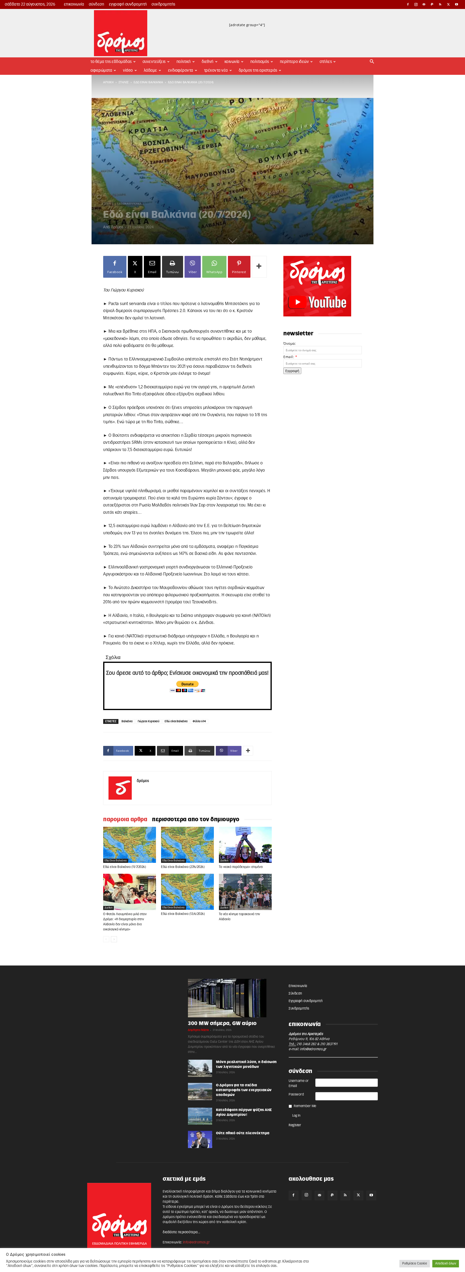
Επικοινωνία (74, 4)
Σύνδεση (96, 4)
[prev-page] (106, 939)
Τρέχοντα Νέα (216, 70)
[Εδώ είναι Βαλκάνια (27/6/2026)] (187, 845)
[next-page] (114, 939)
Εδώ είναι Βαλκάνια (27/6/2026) (183, 867)
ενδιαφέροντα (180, 70)
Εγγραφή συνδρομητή (128, 4)
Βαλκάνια (127, 721)
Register (295, 1125)
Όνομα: (289, 343)
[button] (372, 62)
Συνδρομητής (163, 4)
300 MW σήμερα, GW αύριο (222, 1023)
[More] (259, 267)
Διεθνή (208, 62)
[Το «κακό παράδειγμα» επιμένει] (245, 845)
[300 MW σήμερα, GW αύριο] (232, 998)
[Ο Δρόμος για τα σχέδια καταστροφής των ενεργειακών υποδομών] (200, 1091)
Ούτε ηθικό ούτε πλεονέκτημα (243, 1133)
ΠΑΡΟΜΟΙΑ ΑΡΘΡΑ (125, 819)
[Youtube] (456, 4)
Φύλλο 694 (199, 721)
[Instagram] (416, 4)
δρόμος (117, 227)
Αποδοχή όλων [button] (445, 1263)
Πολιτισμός (259, 62)
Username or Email (299, 1083)
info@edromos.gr (313, 1049)
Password (296, 1094)
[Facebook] (407, 4)
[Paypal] (432, 4)
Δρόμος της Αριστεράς (258, 70)
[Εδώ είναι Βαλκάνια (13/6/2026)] (187, 892)
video (128, 70)
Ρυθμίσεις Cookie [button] (414, 1263)
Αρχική (108, 82)
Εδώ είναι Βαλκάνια (148, 82)
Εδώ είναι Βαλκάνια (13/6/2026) (183, 914)
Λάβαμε (150, 70)
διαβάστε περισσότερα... (181, 1232)
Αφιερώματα (101, 70)
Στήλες (326, 62)
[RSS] (440, 4)
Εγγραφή (292, 370)
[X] (448, 4)
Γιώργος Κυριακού (148, 721)
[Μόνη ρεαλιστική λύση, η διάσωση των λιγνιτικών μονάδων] (200, 1068)
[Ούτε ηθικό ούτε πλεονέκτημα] (200, 1139)
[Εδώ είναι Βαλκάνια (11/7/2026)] (129, 845)
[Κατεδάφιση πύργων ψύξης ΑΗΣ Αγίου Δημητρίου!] (200, 1116)
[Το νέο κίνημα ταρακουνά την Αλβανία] (245, 892)
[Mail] (424, 4)
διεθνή (224, 860)
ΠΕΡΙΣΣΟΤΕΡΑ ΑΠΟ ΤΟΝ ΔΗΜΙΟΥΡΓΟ (196, 819)
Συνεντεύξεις (154, 62)
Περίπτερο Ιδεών (294, 62)
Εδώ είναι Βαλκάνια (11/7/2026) (124, 867)
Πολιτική (184, 62)
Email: (290, 356)
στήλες (124, 82)
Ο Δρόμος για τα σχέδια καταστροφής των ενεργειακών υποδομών (244, 1090)
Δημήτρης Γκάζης (198, 1030)
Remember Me (305, 1106)
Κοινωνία (232, 62)
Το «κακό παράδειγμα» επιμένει (241, 867)
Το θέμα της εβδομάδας (111, 62)
